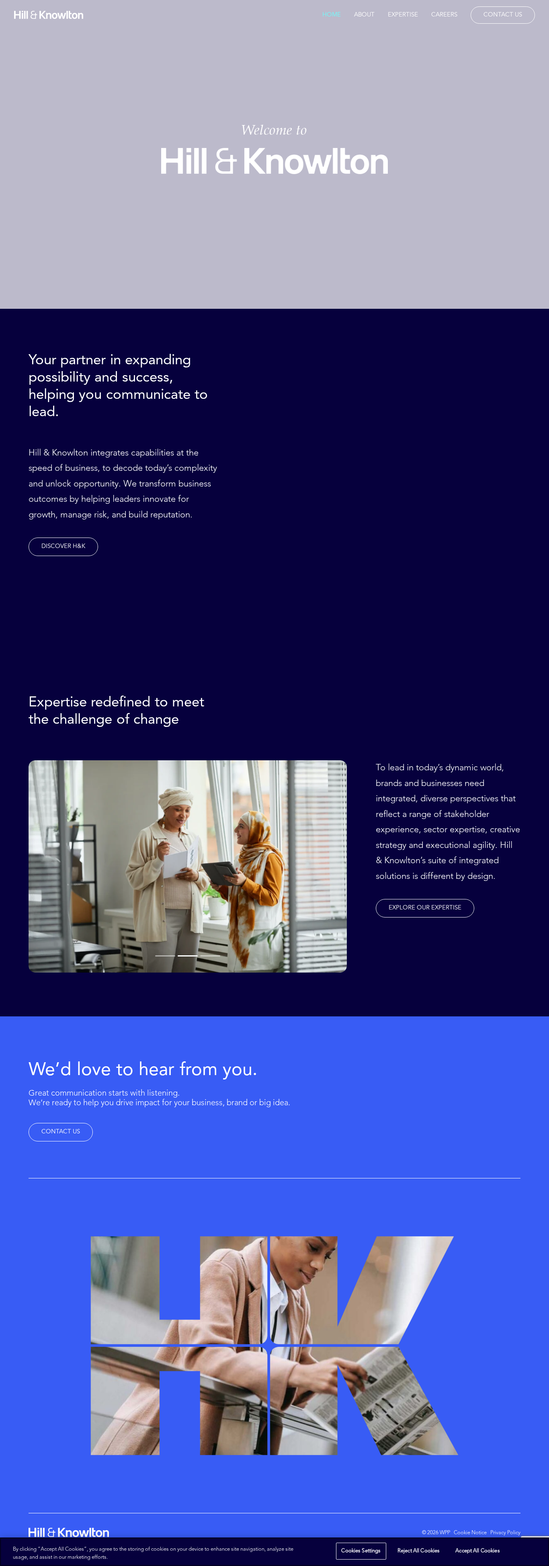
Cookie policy (126, 1557)
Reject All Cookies (418, 1551)
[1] (165, 956)
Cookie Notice (470, 1532)
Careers (444, 15)
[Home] (69, 1532)
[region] (274, 1551)
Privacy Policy (505, 1532)
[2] (187, 956)
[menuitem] (334, 15)
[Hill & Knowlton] (48, 15)
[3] (209, 956)
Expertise (403, 15)
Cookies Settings (361, 1551)
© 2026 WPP (436, 1532)
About (364, 15)
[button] (63, 547)
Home (331, 15)
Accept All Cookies (477, 1551)
